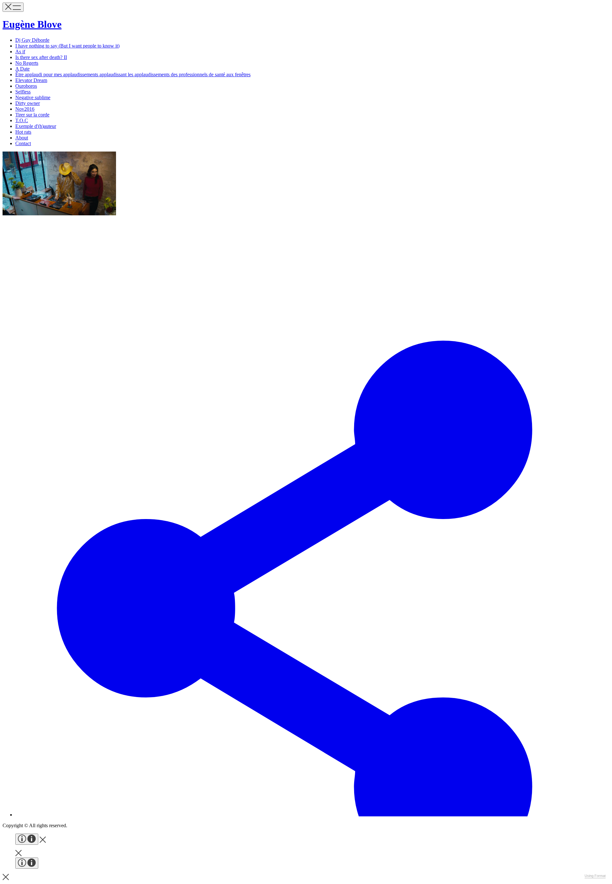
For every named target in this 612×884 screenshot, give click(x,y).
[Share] (312, 814)
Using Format (595, 876)
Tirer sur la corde (32, 114)
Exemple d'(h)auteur (35, 126)
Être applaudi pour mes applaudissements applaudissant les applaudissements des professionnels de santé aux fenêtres (133, 74)
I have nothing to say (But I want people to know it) (67, 45)
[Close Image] (43, 841)
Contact (23, 143)
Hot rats (23, 132)
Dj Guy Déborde (32, 40)
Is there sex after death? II (41, 57)
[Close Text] (6, 878)
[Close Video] (18, 854)
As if (20, 51)
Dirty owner (27, 103)
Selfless (23, 91)
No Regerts (26, 63)
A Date (22, 68)
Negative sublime (32, 97)
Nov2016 (24, 109)
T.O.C (21, 120)
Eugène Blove (32, 24)
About (21, 137)
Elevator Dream (31, 80)
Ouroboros (26, 86)
